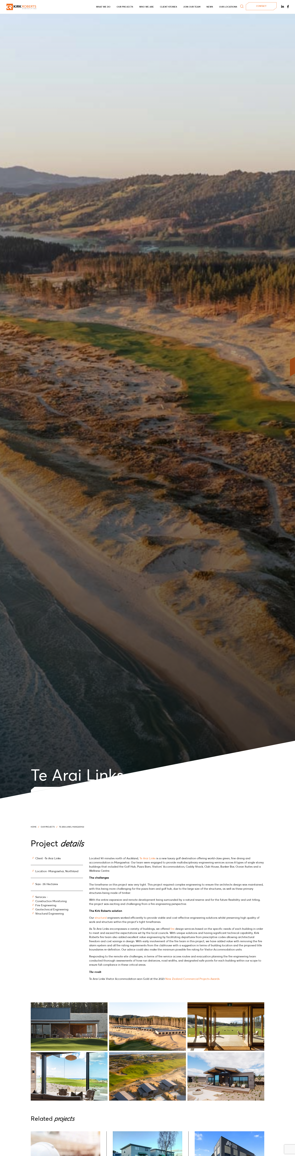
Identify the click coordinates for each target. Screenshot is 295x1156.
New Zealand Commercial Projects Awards (192, 979)
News (209, 7)
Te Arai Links (147, 858)
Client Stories (168, 7)
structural (101, 918)
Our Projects (125, 7)
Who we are (146, 7)
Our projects (48, 827)
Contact (261, 6)
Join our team (191, 7)
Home (33, 827)
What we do (103, 7)
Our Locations (228, 7)
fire (172, 929)
